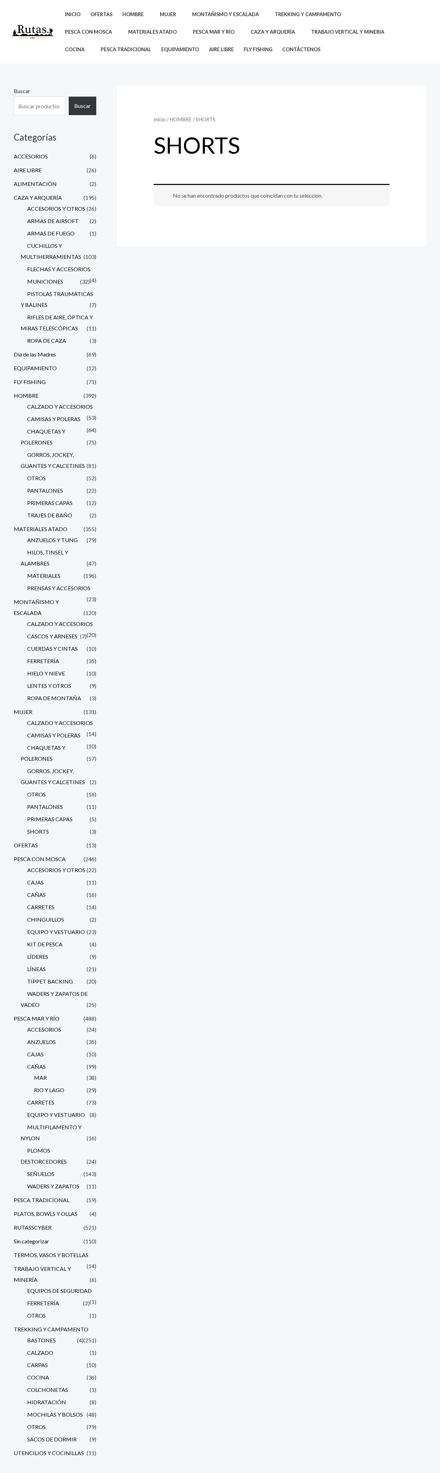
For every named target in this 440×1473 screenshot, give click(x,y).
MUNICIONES (45, 281)
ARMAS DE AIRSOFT (53, 221)
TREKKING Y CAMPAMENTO (51, 1329)
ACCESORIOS (31, 156)
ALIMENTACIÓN (35, 183)
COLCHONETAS (47, 1389)
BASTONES (41, 1340)
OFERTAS (101, 14)
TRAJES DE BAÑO (49, 515)
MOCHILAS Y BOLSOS (55, 1414)
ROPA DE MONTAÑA (54, 698)
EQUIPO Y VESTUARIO (56, 931)
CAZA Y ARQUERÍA (38, 197)
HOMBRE (26, 395)
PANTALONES (45, 490)
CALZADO (40, 1352)
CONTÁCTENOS (301, 49)
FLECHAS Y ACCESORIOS (58, 269)
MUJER (23, 711)
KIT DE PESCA (45, 944)
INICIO (72, 14)
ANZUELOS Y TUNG (52, 540)
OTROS (36, 478)
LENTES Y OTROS (49, 685)
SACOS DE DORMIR (52, 1439)
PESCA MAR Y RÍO (36, 1018)
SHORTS (38, 831)
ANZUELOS (41, 1041)
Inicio (160, 119)
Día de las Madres (35, 354)
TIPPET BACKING (50, 981)
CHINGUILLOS (45, 919)
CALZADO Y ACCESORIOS (60, 406)
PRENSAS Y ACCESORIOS (58, 588)
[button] (406, 32)
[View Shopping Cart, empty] (422, 32)
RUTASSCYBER (33, 1227)
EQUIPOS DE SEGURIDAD (59, 1290)
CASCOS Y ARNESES (52, 636)
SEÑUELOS (40, 1173)
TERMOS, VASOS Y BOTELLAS (51, 1255)
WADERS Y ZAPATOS (53, 1186)
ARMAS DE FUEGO (51, 233)
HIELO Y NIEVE (46, 673)
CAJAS (35, 882)
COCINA (38, 1377)
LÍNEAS (36, 969)
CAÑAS (36, 894)
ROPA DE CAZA (46, 340)
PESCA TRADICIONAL (126, 49)
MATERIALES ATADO (40, 529)
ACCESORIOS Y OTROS (56, 208)
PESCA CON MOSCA (40, 859)
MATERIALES (43, 575)
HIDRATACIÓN (46, 1402)
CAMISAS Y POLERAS (53, 419)
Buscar (22, 91)
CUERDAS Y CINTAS (52, 648)
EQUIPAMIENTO (180, 49)
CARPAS (37, 1365)
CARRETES (40, 907)
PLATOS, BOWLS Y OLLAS (45, 1213)
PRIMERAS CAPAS (50, 502)
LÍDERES (37, 956)
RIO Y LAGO (49, 1090)
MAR (40, 1077)
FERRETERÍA (43, 661)
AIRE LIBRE (221, 49)
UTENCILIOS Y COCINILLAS (49, 1453)
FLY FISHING (258, 49)
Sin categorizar (31, 1241)
